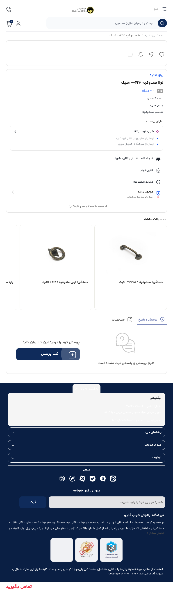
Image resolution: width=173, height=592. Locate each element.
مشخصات (118, 319)
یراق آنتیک (149, 36)
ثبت (33, 502)
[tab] (152, 321)
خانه (161, 36)
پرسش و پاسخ (147, 319)
